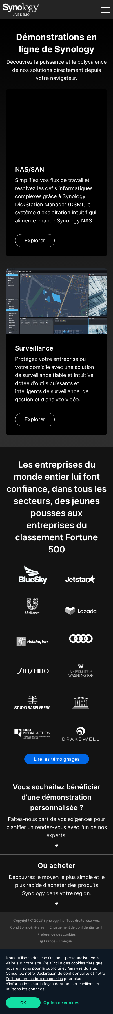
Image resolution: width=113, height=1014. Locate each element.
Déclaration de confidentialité (62, 973)
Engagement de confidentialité (75, 927)
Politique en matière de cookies (34, 978)
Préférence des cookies (56, 934)
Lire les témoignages (56, 759)
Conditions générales (27, 927)
